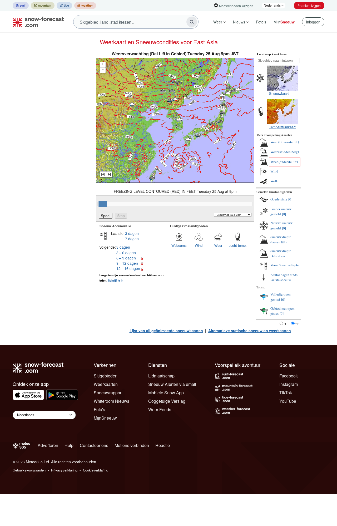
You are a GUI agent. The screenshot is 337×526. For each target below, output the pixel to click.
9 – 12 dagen (127, 263)
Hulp (69, 445)
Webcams (179, 245)
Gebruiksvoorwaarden (29, 470)
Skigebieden (105, 376)
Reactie (162, 445)
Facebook (288, 376)
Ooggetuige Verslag (166, 401)
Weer (217, 21)
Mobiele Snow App (166, 393)
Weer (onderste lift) (284, 161)
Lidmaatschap (161, 376)
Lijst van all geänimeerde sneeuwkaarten (166, 330)
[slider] (102, 204)
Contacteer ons (94, 445)
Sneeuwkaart (279, 93)
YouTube (287, 401)
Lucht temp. (238, 245)
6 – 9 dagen (126, 257)
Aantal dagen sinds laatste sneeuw (284, 277)
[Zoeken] (191, 22)
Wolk (274, 181)
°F (297, 324)
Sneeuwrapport (108, 393)
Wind (198, 245)
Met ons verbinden (132, 445)
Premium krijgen (309, 5)
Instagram (288, 384)
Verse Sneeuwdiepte (284, 265)
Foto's (261, 21)
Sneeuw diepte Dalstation (280, 253)
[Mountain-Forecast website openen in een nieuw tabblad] (42, 5)
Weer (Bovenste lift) (284, 142)
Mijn (284, 21)
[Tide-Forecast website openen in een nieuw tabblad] (64, 5)
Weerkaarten (106, 384)
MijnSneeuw (105, 418)
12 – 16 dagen (128, 268)
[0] (290, 199)
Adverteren (48, 445)
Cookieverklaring (95, 470)
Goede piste (278, 199)
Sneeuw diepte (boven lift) (280, 239)
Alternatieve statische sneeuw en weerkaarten (249, 330)
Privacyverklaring (64, 470)
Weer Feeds (159, 409)
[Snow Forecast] (37, 22)
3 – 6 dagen (126, 252)
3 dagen (132, 233)
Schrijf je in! (116, 280)
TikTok (285, 393)
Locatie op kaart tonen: (273, 54)
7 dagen (132, 238)
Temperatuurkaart (282, 126)
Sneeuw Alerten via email (172, 384)
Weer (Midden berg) (284, 151)
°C (285, 324)
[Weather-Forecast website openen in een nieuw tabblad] (85, 5)
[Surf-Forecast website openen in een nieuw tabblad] (21, 5)
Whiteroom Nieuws (111, 401)
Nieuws (239, 21)
